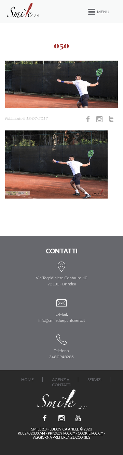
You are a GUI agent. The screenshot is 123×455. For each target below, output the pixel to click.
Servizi (94, 379)
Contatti (61, 384)
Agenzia (60, 379)
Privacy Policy (61, 433)
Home (27, 379)
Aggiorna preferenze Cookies (61, 437)
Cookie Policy (90, 433)
